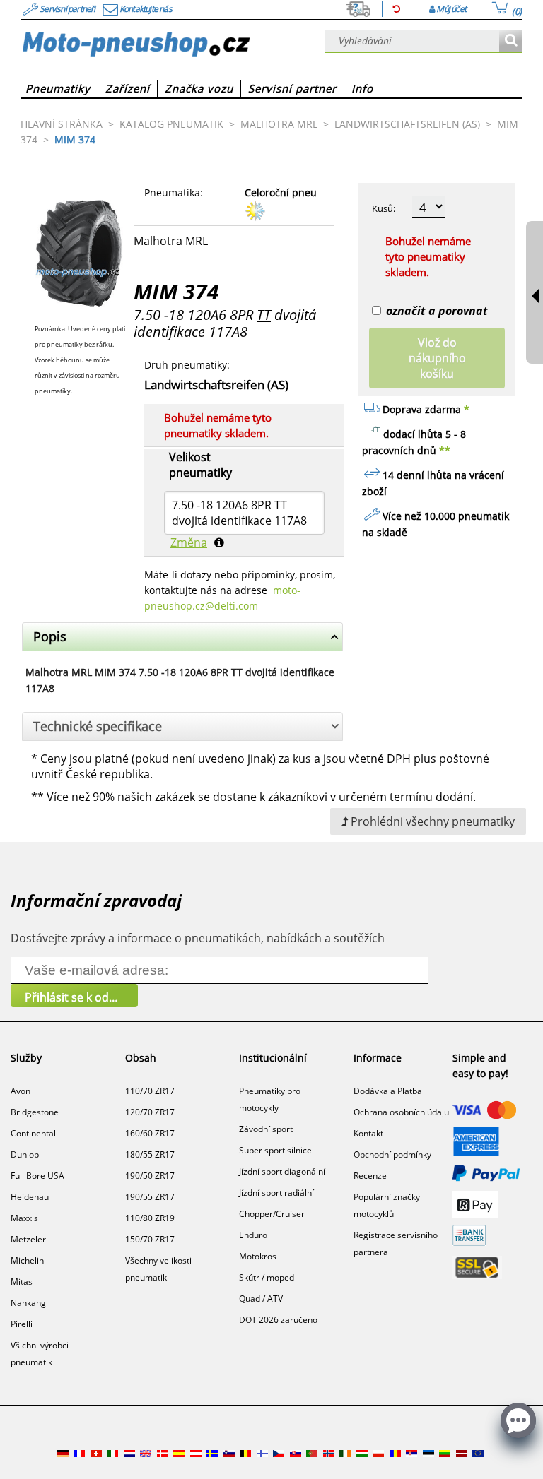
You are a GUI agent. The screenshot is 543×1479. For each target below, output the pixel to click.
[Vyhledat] (510, 41)
